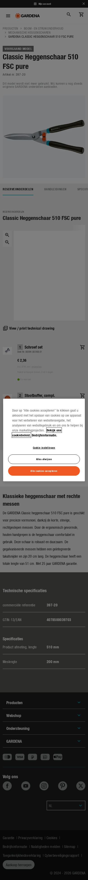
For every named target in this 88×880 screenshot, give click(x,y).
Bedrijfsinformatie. (44, 435)
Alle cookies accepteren (43, 471)
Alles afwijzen (44, 459)
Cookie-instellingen (44, 447)
